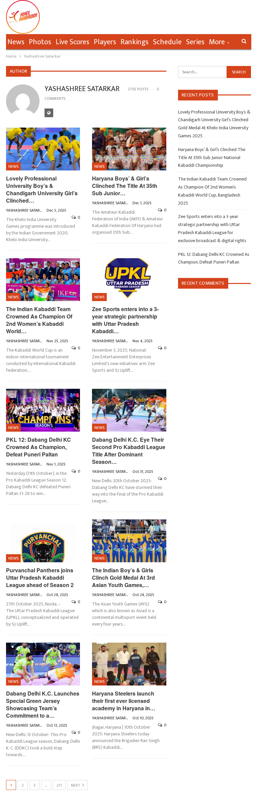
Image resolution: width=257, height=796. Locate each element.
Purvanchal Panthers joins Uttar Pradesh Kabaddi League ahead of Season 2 (40, 577)
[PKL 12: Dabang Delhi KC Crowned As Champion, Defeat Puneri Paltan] (43, 410)
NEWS (13, 166)
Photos (40, 42)
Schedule (167, 42)
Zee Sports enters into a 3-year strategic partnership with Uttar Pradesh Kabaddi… (125, 320)
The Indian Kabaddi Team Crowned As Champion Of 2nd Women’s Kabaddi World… (39, 320)
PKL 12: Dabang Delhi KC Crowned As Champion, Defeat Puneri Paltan (38, 447)
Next (76, 785)
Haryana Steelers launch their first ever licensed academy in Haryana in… (123, 701)
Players (105, 42)
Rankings (134, 42)
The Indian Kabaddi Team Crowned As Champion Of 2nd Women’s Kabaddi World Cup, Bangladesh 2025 (212, 191)
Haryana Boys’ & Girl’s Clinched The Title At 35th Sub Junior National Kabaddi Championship (211, 157)
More (217, 42)
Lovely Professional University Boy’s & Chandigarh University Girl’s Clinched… (42, 189)
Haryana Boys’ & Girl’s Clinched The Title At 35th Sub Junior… (124, 185)
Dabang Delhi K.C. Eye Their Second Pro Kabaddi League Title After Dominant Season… (128, 450)
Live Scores (72, 42)
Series (195, 42)
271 (59, 785)
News (15, 42)
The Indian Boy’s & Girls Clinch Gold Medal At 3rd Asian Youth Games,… (123, 577)
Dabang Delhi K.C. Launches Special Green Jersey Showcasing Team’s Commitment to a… (42, 704)
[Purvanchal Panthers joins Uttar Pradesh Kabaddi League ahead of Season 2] (43, 541)
